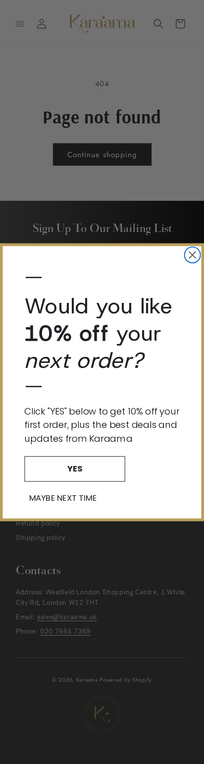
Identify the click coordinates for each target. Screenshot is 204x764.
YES (74, 468)
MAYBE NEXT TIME (63, 497)
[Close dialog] (193, 255)
